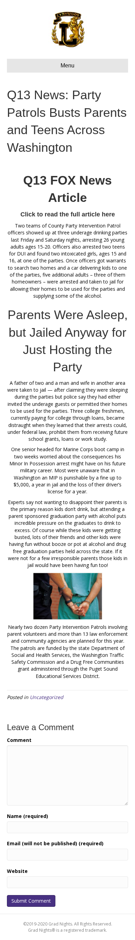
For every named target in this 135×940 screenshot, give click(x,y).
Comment (19, 740)
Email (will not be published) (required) (55, 843)
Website (17, 871)
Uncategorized (46, 697)
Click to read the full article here (67, 214)
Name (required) (27, 816)
